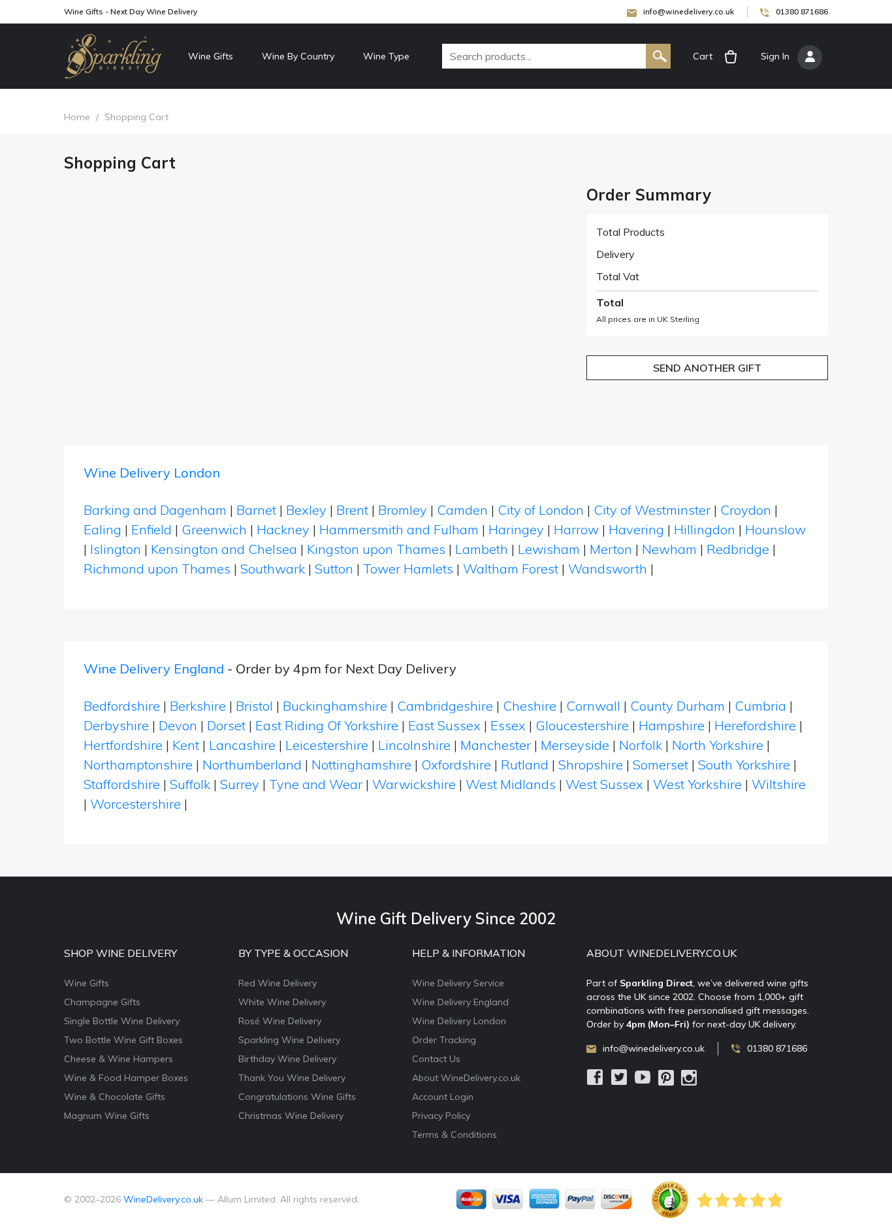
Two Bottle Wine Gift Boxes (123, 1040)
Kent (185, 745)
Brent (352, 510)
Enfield (151, 529)
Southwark (272, 568)
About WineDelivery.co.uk (466, 1078)
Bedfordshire (122, 706)
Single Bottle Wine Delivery (122, 1021)
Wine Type (386, 56)
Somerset (660, 764)
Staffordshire (122, 784)
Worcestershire (135, 804)
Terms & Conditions (454, 1134)
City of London (541, 510)
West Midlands (511, 784)
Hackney (283, 529)
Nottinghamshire (361, 764)
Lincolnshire (414, 745)
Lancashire (242, 745)
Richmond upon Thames (157, 568)
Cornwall (593, 706)
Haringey (516, 529)
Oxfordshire (456, 764)
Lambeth (481, 549)
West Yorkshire (697, 784)
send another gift (707, 367)
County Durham (677, 706)
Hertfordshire (123, 745)
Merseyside (575, 745)
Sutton (334, 568)
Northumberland (252, 764)
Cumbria (760, 706)
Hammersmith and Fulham (399, 529)
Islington (115, 549)
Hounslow (775, 529)
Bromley (402, 510)
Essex (508, 725)
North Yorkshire (717, 745)
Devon (178, 725)
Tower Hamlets (408, 568)
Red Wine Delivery (277, 983)
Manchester (495, 745)
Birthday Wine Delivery (287, 1059)
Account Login (442, 1097)
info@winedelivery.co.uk (688, 11)
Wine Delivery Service (458, 983)
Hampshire (672, 725)
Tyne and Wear (315, 784)
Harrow (576, 529)
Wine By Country (298, 56)
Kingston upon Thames (376, 549)
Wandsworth (607, 568)
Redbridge (738, 549)
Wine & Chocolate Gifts (114, 1097)
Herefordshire (755, 725)
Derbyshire (116, 725)
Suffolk (190, 784)
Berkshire (198, 706)
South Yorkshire (744, 764)
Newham (669, 549)
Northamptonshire (138, 764)
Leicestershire (326, 745)
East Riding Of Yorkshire (326, 725)
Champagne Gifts (102, 1002)
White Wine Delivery (282, 1002)
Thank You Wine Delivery (291, 1078)
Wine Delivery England (154, 668)
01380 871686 (802, 11)
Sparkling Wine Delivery (289, 1040)
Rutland (525, 764)
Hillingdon (704, 529)
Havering (636, 529)
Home (77, 117)
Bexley (306, 510)
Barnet (256, 510)
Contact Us (436, 1059)
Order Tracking (444, 1040)
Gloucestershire (582, 725)
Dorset (226, 725)
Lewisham (549, 549)
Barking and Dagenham (155, 510)
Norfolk (640, 745)
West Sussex (604, 784)
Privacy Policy (441, 1115)
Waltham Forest (510, 568)
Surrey (239, 784)
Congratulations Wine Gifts (297, 1097)
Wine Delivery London (152, 472)
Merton (611, 549)
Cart (702, 56)
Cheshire (529, 706)
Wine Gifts (210, 56)
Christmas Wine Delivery (290, 1115)
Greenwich (214, 529)
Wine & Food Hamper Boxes (126, 1078)
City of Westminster (652, 510)
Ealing (102, 529)
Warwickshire (414, 784)
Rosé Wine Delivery (279, 1021)
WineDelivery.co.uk (163, 1199)
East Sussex (444, 725)
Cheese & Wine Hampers (118, 1059)
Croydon (745, 510)
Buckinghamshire (335, 706)
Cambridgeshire (445, 706)
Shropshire (590, 764)
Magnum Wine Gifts (107, 1115)
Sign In (775, 56)
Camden (462, 510)
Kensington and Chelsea (224, 549)
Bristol (254, 706)
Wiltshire (779, 784)
